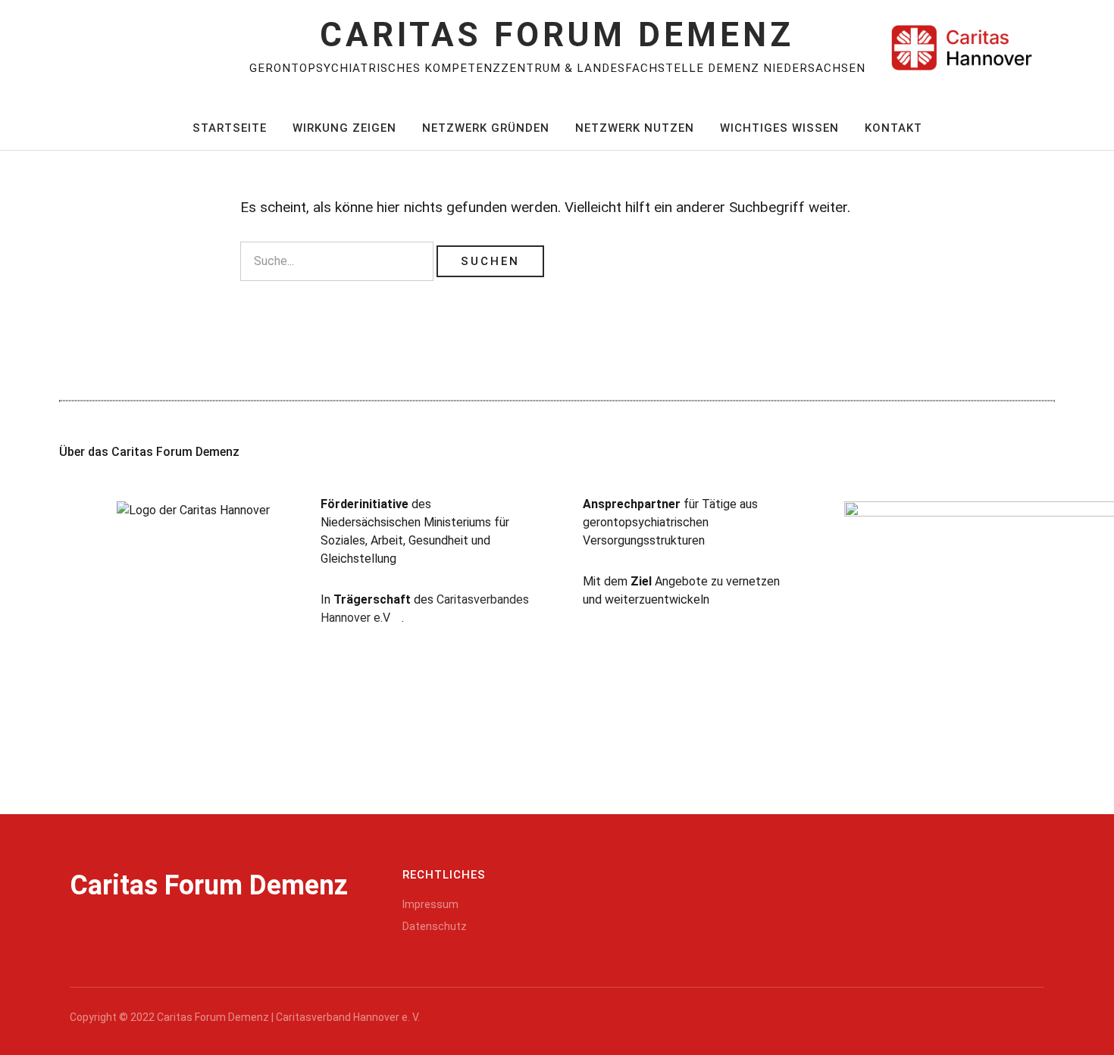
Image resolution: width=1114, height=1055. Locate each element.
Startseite (229, 128)
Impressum (430, 904)
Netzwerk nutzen (634, 128)
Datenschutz (434, 926)
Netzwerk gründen (485, 128)
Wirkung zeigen (344, 128)
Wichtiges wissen (779, 128)
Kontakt (893, 128)
